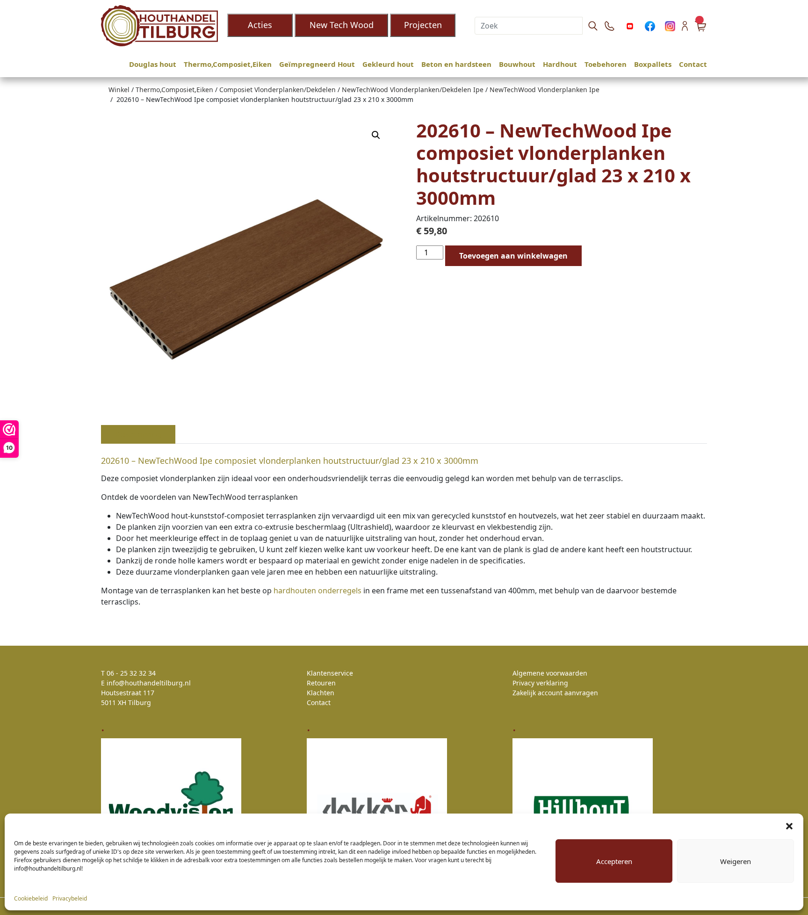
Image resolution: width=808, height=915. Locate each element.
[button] (789, 825)
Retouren (321, 682)
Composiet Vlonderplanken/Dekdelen (277, 89)
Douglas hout (152, 64)
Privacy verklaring (540, 682)
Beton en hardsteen (456, 64)
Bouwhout (517, 64)
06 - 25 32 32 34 (131, 673)
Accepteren (614, 861)
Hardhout (560, 64)
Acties (260, 24)
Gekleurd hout (388, 64)
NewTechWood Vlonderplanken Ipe (544, 89)
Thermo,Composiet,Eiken (228, 64)
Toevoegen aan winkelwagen (513, 256)
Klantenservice (330, 673)
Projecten (423, 24)
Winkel (119, 89)
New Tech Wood (342, 24)
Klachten (320, 692)
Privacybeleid (69, 898)
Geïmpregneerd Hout (317, 64)
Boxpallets (652, 64)
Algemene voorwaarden (549, 673)
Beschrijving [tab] (138, 434)
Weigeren (735, 861)
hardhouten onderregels (316, 590)
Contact (693, 64)
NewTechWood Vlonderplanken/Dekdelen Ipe (412, 89)
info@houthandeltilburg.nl (149, 682)
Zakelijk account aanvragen (555, 692)
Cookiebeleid (31, 898)
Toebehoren (605, 64)
